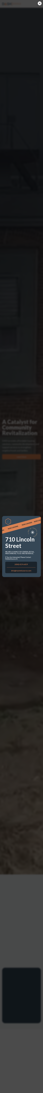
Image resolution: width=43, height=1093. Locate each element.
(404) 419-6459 (21, 564)
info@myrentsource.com (21, 570)
